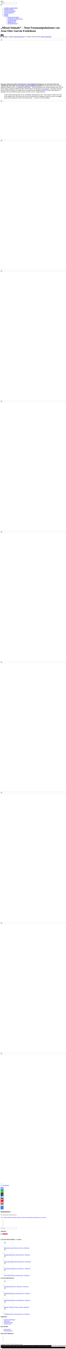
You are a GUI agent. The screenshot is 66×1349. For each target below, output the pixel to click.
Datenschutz (7, 1321)
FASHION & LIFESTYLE (15, 19)
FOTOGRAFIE (12, 20)
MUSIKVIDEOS (9, 9)
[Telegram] (33, 1197)
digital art (10, 1217)
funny (24, 1217)
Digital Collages (16, 1217)
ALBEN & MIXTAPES (10, 8)
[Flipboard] (33, 1199)
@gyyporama (45, 88)
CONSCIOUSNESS (10, 11)
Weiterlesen (61, 1346)
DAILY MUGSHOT (13, 17)
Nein (56, 1346)
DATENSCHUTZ (13, 23)
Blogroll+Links (7, 1323)
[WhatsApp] (33, 1191)
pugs (42, 1217)
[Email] (33, 1205)
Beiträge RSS (7, 1329)
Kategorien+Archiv (8, 1322)
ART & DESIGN (9, 12)
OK (53, 1346)
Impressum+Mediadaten (9, 1319)
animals (5, 1217)
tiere (45, 1217)
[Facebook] (33, 1188)
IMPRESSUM (12, 22)
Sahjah (5, 36)
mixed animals (29, 1217)
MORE (6, 16)
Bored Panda (6, 1185)
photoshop (35, 1217)
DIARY (6, 14)
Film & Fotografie (19, 36)
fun (21, 1217)
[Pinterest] (33, 1202)
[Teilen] (33, 1208)
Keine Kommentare (46, 36)
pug (40, 1217)
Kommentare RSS (8, 1330)
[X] (33, 1194)
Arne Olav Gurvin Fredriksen (27, 85)
